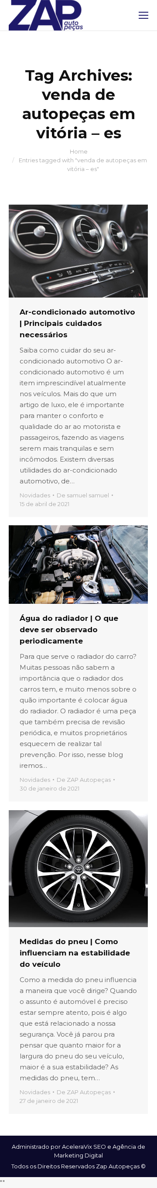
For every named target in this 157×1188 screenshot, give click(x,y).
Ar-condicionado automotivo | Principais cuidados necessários (77, 323)
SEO (99, 1146)
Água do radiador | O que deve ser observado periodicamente (69, 629)
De (83, 495)
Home (79, 151)
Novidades (35, 495)
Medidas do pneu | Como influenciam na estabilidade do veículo (75, 953)
